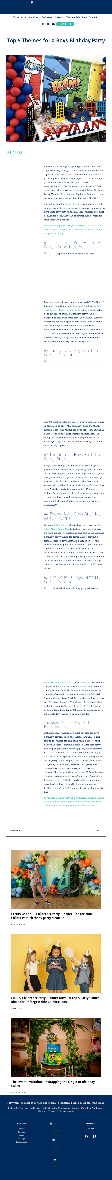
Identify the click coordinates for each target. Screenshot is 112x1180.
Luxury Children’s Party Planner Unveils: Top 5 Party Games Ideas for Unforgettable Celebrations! (55, 1000)
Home (16, 17)
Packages (47, 17)
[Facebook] (48, 24)
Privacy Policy (53, 1174)
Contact (93, 17)
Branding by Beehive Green (70, 1174)
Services (33, 17)
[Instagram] (42, 24)
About (24, 17)
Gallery (59, 17)
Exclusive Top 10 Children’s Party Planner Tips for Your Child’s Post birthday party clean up (51, 916)
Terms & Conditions (39, 1174)
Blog (84, 17)
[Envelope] (53, 24)
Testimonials (73, 17)
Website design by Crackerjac (92, 1174)
